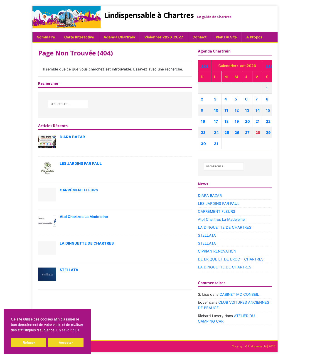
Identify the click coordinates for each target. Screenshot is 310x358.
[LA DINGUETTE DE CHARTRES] (47, 247)
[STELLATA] (47, 274)
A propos (254, 37)
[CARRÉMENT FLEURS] (47, 194)
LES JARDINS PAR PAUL (81, 163)
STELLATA (69, 270)
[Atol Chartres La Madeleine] (47, 220)
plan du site (226, 37)
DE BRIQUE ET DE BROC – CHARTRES (230, 259)
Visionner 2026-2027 (163, 37)
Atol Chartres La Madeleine (84, 216)
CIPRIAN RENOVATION (217, 251)
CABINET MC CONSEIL (239, 294)
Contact (199, 37)
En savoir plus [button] (67, 330)
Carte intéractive (79, 37)
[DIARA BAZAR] (47, 141)
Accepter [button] (66, 342)
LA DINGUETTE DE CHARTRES (87, 243)
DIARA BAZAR (72, 137)
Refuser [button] (29, 342)
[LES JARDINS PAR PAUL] (47, 167)
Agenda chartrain (119, 37)
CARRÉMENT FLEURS (79, 190)
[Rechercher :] (68, 104)
